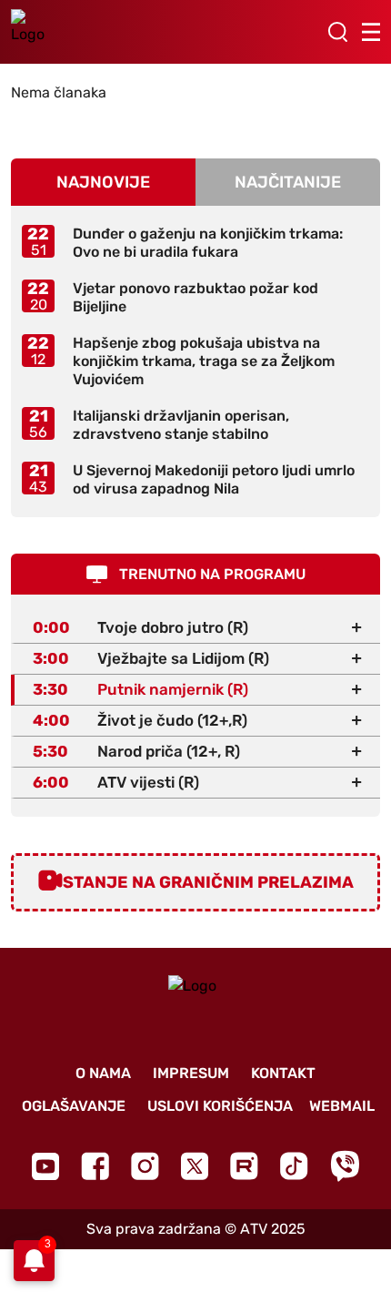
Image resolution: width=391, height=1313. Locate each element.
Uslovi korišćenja (220, 1106)
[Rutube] (244, 1166)
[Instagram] (145, 1166)
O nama (103, 1073)
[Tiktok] (294, 1166)
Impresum (191, 1073)
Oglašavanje (73, 1106)
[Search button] (337, 32)
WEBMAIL (342, 1106)
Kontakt (283, 1073)
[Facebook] (95, 1166)
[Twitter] (194, 1166)
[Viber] (344, 1166)
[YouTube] (45, 1166)
